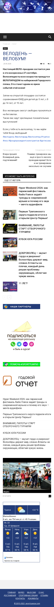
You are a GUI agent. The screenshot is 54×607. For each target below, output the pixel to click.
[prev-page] (4, 297)
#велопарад (21, 136)
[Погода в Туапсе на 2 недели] (12, 560)
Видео (6, 492)
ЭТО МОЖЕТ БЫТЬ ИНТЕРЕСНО (20, 176)
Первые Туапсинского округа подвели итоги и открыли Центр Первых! (33, 215)
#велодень (8, 136)
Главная (6, 44)
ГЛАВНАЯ (12, 592)
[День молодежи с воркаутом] (27, 475)
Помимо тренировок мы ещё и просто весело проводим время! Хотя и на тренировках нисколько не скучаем (39, 160)
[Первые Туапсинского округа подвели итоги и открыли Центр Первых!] (10, 215)
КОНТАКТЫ (20, 598)
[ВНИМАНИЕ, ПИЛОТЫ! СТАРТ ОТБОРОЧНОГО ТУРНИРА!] (10, 229)
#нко (5, 140)
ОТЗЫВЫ (44, 595)
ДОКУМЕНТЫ (33, 598)
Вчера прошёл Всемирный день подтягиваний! (11, 157)
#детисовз (45, 140)
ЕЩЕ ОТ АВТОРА (12, 180)
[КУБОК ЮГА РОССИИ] (10, 242)
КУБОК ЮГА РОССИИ (31, 239)
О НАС (41, 592)
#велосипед (34, 136)
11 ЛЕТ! (23, 283)
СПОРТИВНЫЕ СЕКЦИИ (28, 595)
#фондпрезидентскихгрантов (23, 140)
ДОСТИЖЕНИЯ (10, 595)
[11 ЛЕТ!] (10, 287)
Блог (15, 44)
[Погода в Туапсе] (8, 557)
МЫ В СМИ (31, 592)
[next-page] (9, 297)
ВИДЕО (21, 592)
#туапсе (45, 136)
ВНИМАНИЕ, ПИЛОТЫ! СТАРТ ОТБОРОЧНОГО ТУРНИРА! (32, 228)
